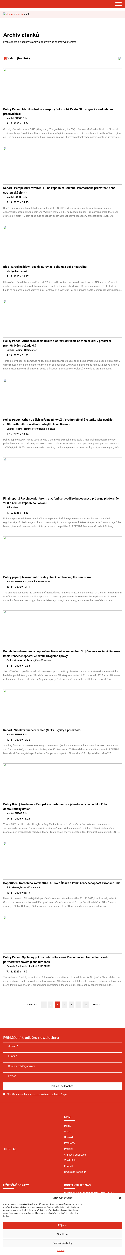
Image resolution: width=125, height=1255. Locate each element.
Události (69, 1137)
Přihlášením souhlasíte (37, 1094)
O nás (67, 1131)
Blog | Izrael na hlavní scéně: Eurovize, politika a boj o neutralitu (45, 266)
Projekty (68, 1148)
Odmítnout (62, 1234)
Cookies (60, 1250)
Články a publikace (75, 1154)
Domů (67, 1125)
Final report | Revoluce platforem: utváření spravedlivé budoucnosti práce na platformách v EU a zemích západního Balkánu (61, 501)
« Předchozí (31, 1004)
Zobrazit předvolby (62, 1243)
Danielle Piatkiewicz (39, 581)
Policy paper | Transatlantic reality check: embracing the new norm (47, 577)
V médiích (70, 1160)
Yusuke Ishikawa (46, 428)
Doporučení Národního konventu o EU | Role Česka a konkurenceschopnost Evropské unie (61, 883)
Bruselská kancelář (75, 1171)
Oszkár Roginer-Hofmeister (21, 350)
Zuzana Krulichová (30, 887)
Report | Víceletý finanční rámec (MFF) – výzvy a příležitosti (42, 730)
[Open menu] (118, 4)
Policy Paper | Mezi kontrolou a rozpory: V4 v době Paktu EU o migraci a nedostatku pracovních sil (58, 112)
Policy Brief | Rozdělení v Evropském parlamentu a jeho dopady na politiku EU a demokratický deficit (55, 806)
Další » (96, 1004)
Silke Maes (13, 507)
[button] (120, 1197)
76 (85, 1004)
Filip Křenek (13, 887)
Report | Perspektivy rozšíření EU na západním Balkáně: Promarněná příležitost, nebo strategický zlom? (59, 190)
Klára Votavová (43, 660)
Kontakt (68, 1166)
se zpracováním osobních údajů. (49, 1094)
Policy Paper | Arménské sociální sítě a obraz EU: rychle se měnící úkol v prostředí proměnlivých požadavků (57, 343)
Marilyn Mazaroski (17, 271)
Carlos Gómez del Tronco (21, 660)
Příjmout (62, 1225)
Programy (69, 1143)
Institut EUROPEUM (17, 118)
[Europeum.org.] (8, 14)
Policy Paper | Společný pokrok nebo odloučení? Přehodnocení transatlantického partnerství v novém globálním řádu (56, 959)
